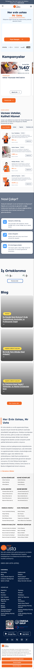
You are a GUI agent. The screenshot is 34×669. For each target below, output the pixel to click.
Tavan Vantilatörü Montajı (8, 511)
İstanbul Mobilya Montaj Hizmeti (6, 610)
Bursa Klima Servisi (7, 496)
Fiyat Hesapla (14, 39)
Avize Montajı (5, 516)
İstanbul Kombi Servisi (23, 491)
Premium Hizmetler (24, 524)
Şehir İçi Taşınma (23, 597)
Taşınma (21, 127)
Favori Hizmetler (6, 127)
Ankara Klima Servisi (7, 493)
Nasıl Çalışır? (22, 576)
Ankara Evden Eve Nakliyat (9, 530)
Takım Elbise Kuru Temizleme (24, 520)
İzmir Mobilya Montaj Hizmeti (7, 614)
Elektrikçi (4, 590)
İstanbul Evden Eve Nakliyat (9, 528)
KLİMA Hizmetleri (8, 477)
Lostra (3, 603)
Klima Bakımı (5, 484)
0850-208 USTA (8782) (10, 563)
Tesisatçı (20, 590)
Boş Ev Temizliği (21, 530)
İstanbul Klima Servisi (7, 491)
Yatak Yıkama (21, 516)
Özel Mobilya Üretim (7, 518)
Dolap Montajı (5, 513)
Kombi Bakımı (21, 482)
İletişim (20, 574)
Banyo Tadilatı (3, 606)
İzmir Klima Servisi (6, 498)
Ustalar (14, 127)
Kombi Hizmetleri (23, 477)
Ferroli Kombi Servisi (23, 500)
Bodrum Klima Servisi (7, 500)
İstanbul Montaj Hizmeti (8, 520)
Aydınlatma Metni (23, 579)
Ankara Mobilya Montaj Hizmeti (25, 610)
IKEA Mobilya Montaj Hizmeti (25, 606)
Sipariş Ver (28, 141)
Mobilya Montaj (7, 508)
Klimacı (20, 592)
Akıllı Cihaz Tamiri (23, 603)
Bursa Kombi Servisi (22, 496)
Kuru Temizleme (22, 508)
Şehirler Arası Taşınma (5, 600)
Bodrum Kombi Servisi (23, 498)
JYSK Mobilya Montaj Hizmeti (25, 614)
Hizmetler (4, 572)
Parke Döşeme (21, 528)
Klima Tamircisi (6, 480)
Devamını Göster (8, 471)
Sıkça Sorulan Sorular (25, 581)
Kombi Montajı (21, 484)
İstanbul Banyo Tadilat (23, 535)
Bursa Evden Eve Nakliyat (8, 532)
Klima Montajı (5, 482)
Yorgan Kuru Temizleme (23, 518)
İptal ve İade (5, 581)
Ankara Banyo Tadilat (23, 537)
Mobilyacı (21, 595)
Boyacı (3, 592)
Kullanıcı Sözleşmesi (7, 579)
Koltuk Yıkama (21, 511)
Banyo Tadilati (21, 532)
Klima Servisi (6, 489)
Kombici (3, 595)
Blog (2, 574)
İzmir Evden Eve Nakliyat (8, 535)
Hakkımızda (21, 572)
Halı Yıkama (21, 513)
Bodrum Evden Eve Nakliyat (9, 537)
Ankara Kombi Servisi (23, 493)
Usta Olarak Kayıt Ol (7, 576)
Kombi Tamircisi (21, 480)
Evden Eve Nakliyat (9, 524)
